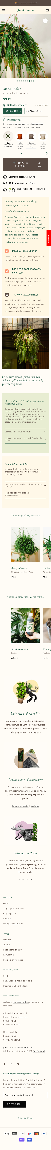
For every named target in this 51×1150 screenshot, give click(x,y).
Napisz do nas (25, 879)
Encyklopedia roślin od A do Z (17, 981)
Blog (5, 976)
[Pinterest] (18, 1064)
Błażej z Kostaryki (19, 568)
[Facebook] (4, 1064)
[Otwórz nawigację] (3, 10)
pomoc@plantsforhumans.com (18, 1047)
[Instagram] (11, 1064)
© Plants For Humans (25, 1118)
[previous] (4, 153)
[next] (46, 153)
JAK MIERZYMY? (41, 105)
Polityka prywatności (13, 960)
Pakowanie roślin (20, 806)
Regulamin (8, 955)
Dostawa (35, 806)
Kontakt (7, 918)
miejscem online (21, 1002)
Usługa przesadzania (13, 923)
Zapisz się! (14, 1104)
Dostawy (7, 939)
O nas (6, 903)
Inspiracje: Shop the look (15, 986)
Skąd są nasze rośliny (13, 908)
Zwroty (6, 944)
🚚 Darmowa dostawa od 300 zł (25, 3)
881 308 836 (39, 1051)
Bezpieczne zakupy (12, 950)
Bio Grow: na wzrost (20, 649)
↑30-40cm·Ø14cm (13, 111)
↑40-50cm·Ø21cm (34, 111)
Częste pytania (10, 913)
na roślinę (22, 183)
